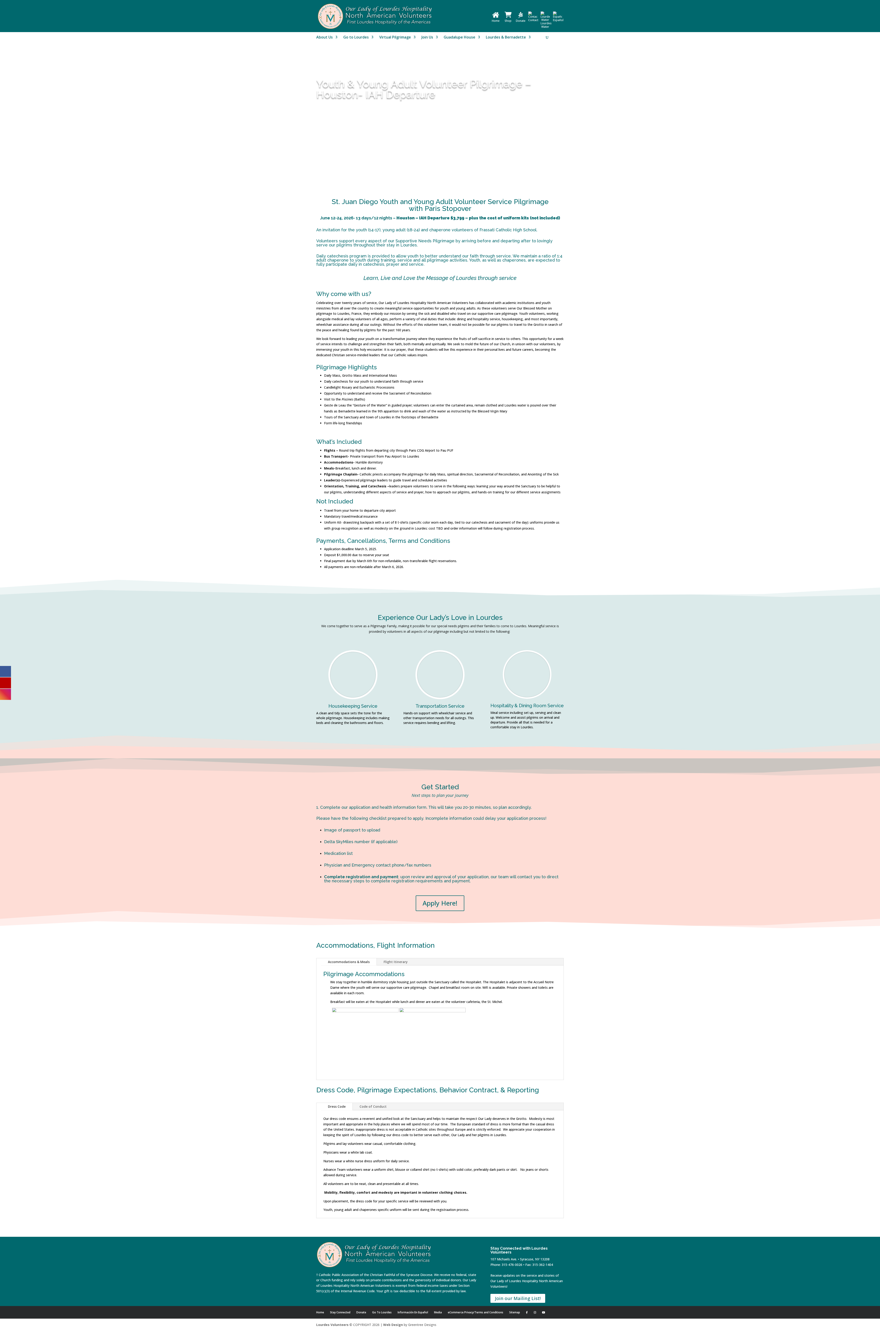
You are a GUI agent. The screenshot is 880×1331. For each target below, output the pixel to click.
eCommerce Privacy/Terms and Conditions (475, 1312)
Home (496, 21)
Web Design (393, 1325)
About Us (324, 38)
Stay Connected (340, 1312)
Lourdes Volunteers (332, 1325)
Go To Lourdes (382, 1312)
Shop (508, 21)
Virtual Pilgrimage (395, 38)
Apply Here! (440, 903)
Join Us (427, 38)
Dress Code (337, 1106)
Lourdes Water (546, 25)
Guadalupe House (459, 38)
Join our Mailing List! (518, 1298)
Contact (533, 20)
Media (438, 1312)
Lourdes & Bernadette (506, 38)
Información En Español (413, 1312)
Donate (520, 21)
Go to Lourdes (356, 38)
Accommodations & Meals (349, 962)
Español (558, 20)
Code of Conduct (373, 1106)
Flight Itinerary (396, 962)
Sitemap (514, 1312)
